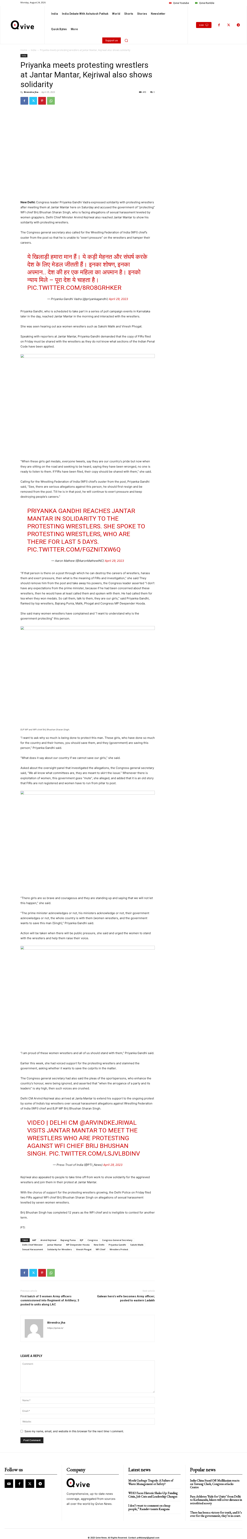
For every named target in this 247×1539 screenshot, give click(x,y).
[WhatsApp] (51, 101)
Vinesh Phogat (83, 1249)
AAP (34, 1240)
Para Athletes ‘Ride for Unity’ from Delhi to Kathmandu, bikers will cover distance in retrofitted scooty (216, 1499)
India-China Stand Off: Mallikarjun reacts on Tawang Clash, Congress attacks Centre (214, 1483)
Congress (93, 1240)
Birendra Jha (31, 92)
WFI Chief (100, 1249)
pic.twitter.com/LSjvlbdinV (94, 1153)
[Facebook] (219, 25)
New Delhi (99, 1244)
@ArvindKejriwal (108, 1122)
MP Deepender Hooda (78, 1244)
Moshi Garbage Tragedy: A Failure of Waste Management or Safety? (150, 1482)
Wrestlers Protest (119, 1249)
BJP (81, 1240)
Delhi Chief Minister (32, 1244)
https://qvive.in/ (55, 1328)
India (33, 50)
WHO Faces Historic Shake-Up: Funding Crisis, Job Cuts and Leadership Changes (153, 1494)
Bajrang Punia (68, 1240)
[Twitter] (229, 25)
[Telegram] (238, 25)
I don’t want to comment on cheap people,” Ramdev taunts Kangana (149, 1507)
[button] (126, 40)
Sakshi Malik (136, 1244)
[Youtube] (9, 1483)
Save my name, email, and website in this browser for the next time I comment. (74, 1431)
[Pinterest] (42, 101)
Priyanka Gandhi (117, 1244)
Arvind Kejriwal (48, 1240)
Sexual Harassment (32, 1249)
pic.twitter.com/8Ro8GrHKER (74, 287)
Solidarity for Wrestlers (59, 1249)
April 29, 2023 (118, 299)
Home (23, 50)
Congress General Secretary (117, 1240)
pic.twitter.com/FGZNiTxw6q (74, 549)
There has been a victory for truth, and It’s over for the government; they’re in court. (216, 1514)
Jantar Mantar (54, 1244)
